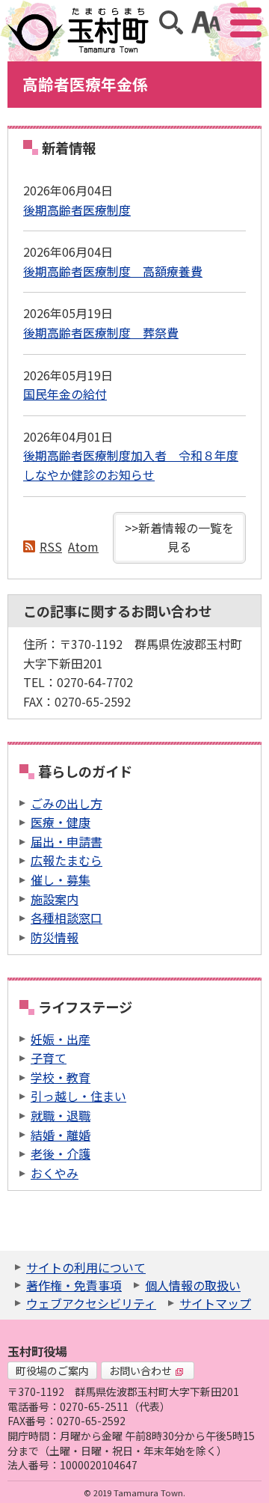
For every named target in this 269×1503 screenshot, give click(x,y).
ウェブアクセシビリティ (91, 1303)
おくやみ (54, 1173)
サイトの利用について (86, 1267)
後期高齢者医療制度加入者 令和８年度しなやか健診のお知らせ (130, 465)
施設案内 (54, 899)
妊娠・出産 (60, 1039)
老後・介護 (60, 1153)
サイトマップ (215, 1303)
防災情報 (54, 937)
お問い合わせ (140, 1370)
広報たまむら (66, 860)
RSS (51, 546)
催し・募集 (60, 879)
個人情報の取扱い (193, 1285)
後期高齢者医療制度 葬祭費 (101, 332)
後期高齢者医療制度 (77, 210)
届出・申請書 (66, 841)
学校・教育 (60, 1077)
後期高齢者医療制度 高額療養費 (112, 271)
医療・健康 (60, 822)
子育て (49, 1058)
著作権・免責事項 (74, 1285)
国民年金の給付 (65, 394)
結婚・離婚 (60, 1135)
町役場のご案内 (52, 1370)
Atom (83, 546)
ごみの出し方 (66, 803)
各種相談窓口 (66, 918)
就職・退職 (60, 1115)
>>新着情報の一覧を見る (179, 537)
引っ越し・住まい (78, 1096)
